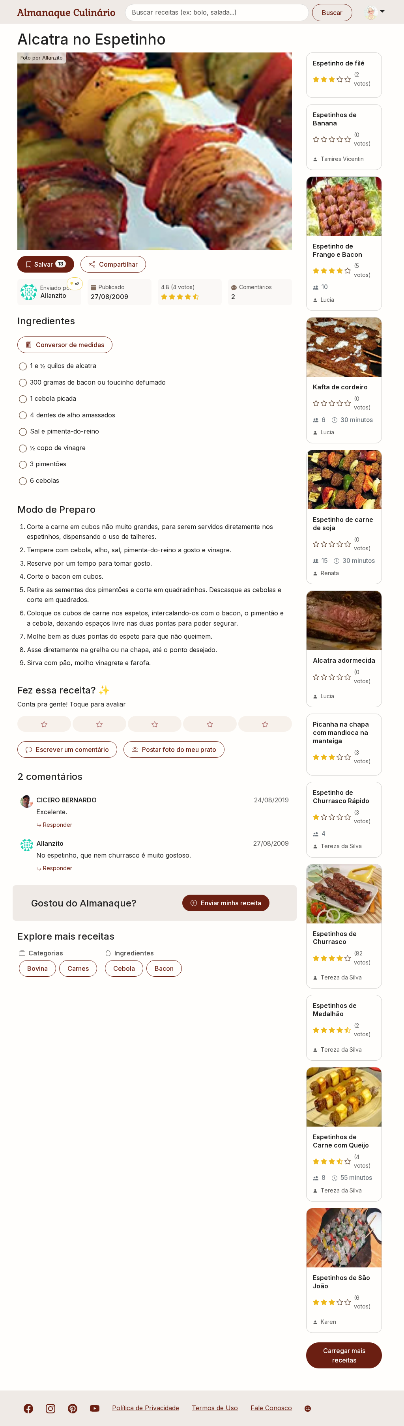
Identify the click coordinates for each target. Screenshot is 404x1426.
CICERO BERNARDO (66, 800)
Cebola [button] (124, 968)
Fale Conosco (271, 1408)
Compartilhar (118, 264)
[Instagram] (50, 1408)
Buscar (332, 13)
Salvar (48, 264)
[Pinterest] (72, 1408)
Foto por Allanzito (42, 58)
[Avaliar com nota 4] (210, 724)
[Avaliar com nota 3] (154, 724)
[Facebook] (28, 1408)
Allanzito (50, 843)
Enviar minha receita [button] (231, 903)
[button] (260, 292)
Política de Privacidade (145, 1408)
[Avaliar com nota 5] (265, 724)
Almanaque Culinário (66, 12)
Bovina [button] (37, 968)
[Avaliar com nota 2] (99, 724)
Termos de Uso (215, 1408)
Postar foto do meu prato (179, 749)
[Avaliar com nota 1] (44, 724)
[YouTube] (94, 1408)
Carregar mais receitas (344, 1355)
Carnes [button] (78, 968)
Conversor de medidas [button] (70, 345)
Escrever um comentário (72, 749)
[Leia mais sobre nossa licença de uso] (308, 1408)
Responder (57, 824)
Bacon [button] (164, 968)
